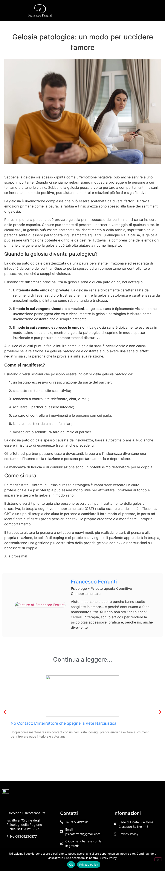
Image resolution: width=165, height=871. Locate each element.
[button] (5, 712)
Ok (71, 864)
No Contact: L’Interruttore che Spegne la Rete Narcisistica (63, 723)
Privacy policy (88, 864)
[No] (158, 859)
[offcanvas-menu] (122, 10)
